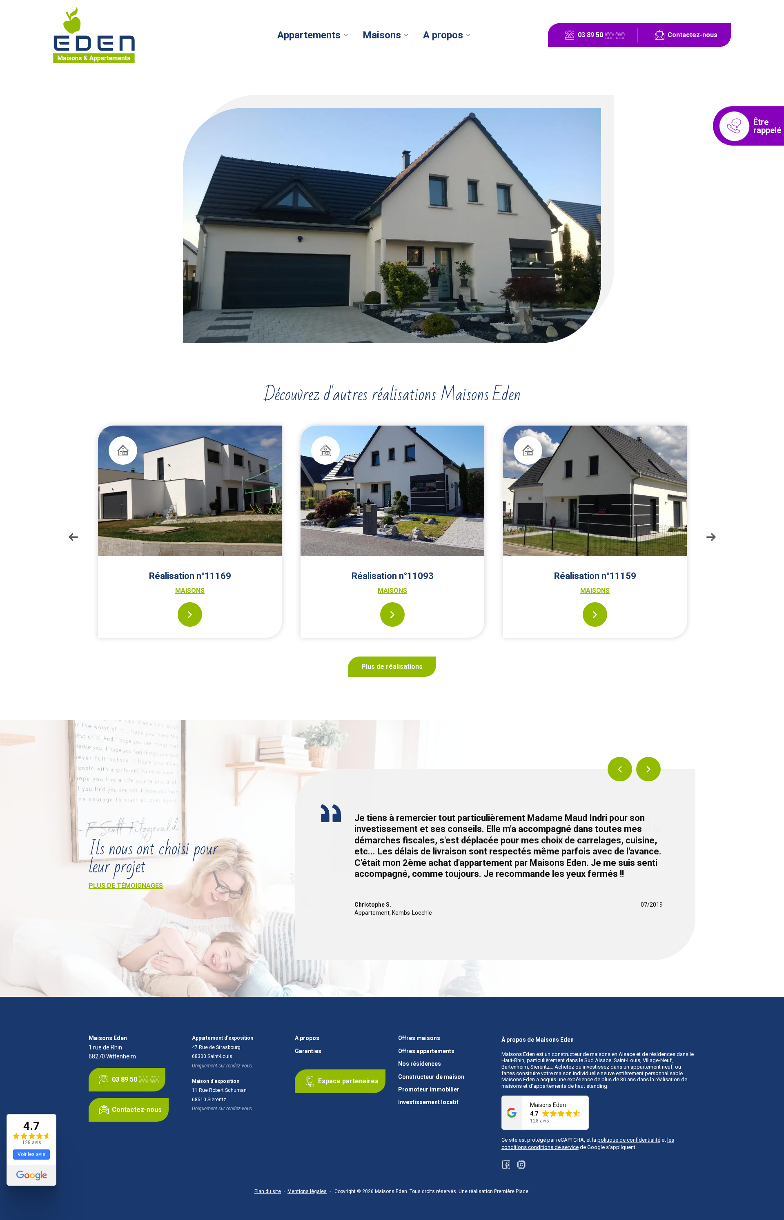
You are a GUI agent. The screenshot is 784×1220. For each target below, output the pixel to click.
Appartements (309, 35)
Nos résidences (419, 1064)
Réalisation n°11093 (190, 576)
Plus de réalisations (392, 666)
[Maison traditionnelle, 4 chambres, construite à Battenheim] (595, 491)
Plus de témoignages (126, 885)
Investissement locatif (428, 1102)
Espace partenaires (348, 1081)
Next (711, 537)
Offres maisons (419, 1038)
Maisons (382, 35)
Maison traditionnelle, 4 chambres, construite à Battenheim (595, 581)
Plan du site (267, 1191)
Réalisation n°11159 (393, 576)
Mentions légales (307, 1191)
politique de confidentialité (628, 1140)
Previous (73, 537)
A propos (443, 35)
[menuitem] (312, 35)
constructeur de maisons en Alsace (593, 1054)
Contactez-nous (692, 35)
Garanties (308, 1051)
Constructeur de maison (431, 1077)
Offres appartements (426, 1051)
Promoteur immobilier (428, 1090)
